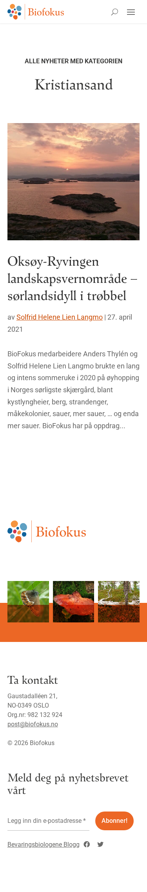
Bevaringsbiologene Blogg (43, 844)
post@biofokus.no (32, 724)
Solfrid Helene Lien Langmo (59, 317)
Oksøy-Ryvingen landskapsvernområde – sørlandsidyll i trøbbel (72, 277)
